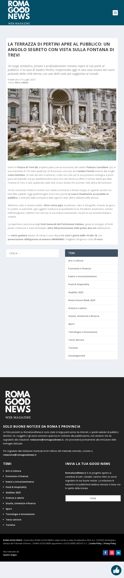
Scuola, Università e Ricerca (83, 316)
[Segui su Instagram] (111, 552)
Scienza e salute (77, 308)
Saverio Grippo (10, 555)
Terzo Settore (76, 339)
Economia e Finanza (79, 268)
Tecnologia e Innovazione (82, 331)
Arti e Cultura (13, 470)
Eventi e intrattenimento (82, 276)
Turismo (73, 347)
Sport (71, 323)
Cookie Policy (95, 543)
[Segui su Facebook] (105, 552)
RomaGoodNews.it (75, 472)
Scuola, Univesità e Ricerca (21, 503)
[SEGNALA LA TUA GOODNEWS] (116, 570)
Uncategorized (76, 355)
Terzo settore (13, 519)
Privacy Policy (110, 543)
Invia (93, 498)
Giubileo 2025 (75, 292)
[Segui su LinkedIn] (118, 552)
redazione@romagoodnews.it (47, 439)
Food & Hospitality (78, 284)
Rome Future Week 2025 (81, 300)
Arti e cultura (21, 82)
